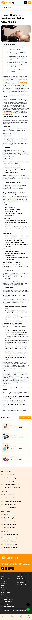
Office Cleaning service (10, 504)
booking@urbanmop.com (9, 604)
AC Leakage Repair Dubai (10, 547)
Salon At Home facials (11, 349)
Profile (29, 618)
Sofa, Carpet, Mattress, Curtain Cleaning (23, 581)
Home (2, 618)
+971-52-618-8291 (8, 599)
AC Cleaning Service (22, 584)
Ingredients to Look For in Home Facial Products (18, 65)
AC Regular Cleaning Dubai (11, 534)
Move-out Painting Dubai (10, 481)
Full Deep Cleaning (21, 578)
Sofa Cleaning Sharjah (10, 524)
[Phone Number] (28, 604)
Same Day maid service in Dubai (12, 501)
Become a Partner (5, 592)
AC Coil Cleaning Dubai (10, 541)
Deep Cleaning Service (10, 507)
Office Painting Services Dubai (12, 487)
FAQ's (2, 585)
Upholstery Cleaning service (11, 521)
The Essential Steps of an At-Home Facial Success (17, 53)
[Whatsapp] (28, 609)
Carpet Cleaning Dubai (10, 518)
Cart (20, 618)
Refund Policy (4, 583)
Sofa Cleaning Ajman (9, 527)
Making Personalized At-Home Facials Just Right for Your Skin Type (18, 58)
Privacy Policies (5, 581)
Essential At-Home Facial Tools (18, 62)
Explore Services (25, 417)
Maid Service (20, 576)
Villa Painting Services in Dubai (12, 484)
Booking (12, 618)
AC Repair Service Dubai (10, 544)
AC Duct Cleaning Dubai (10, 538)
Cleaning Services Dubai (10, 495)
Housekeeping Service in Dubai (12, 498)
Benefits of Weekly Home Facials (18, 69)
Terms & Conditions (6, 578)
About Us (3, 576)
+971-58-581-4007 (8, 601)
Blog (2, 594)
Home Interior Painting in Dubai (12, 478)
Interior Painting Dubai (10, 475)
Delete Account (5, 590)
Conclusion (12, 71)
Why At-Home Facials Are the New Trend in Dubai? (17, 48)
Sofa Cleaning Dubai (9, 514)
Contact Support (5, 587)
